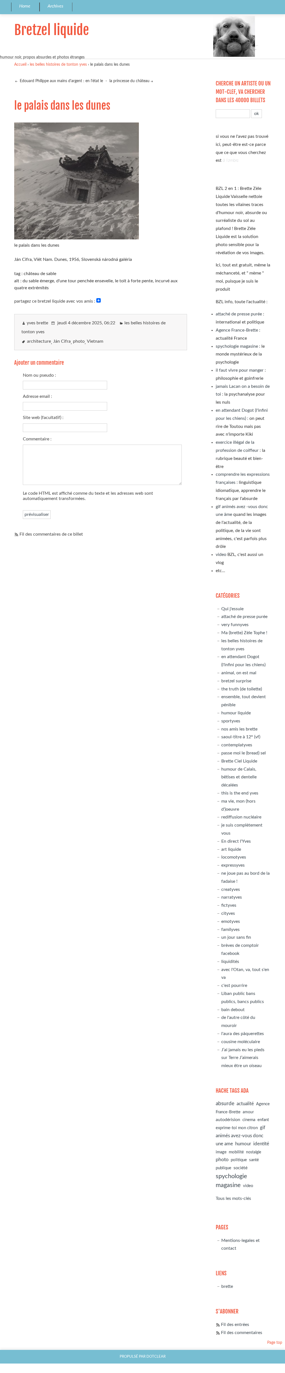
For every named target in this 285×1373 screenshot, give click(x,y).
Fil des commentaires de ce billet (51, 534)
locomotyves (233, 857)
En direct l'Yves (236, 841)
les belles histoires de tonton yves (58, 64)
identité (261, 1143)
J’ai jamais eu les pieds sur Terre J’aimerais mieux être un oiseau (242, 1058)
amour (248, 1112)
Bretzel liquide (51, 30)
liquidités (230, 961)
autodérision (228, 1119)
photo (79, 341)
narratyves (231, 897)
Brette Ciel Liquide (239, 761)
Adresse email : (37, 396)
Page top (274, 1342)
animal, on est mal (238, 673)
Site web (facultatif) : (43, 417)
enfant (263, 1120)
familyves (230, 929)
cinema (248, 1120)
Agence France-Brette (237, 330)
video (221, 554)
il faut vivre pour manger (240, 370)
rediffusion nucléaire (241, 817)
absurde (225, 1103)
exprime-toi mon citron (237, 1128)
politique (239, 1160)
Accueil (20, 64)
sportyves (230, 721)
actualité (245, 1103)
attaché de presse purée (239, 314)
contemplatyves (236, 745)
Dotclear (156, 1356)
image (221, 1152)
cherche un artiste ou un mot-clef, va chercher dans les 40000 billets (243, 92)
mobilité (236, 1152)
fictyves (228, 905)
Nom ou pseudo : (39, 375)
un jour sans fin (236, 937)
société (240, 1168)
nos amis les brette (239, 729)
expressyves (233, 865)
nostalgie (253, 1152)
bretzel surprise (236, 681)
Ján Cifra (62, 341)
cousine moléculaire (240, 1041)
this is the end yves (239, 793)
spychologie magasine (237, 346)
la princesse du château (129, 81)
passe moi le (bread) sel (243, 753)
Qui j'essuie (232, 609)
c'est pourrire (234, 985)
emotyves (230, 921)
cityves (228, 913)
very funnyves (235, 624)
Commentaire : (37, 439)
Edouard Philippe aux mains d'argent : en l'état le (61, 81)
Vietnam (95, 341)
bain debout (233, 1009)
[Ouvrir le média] (76, 237)
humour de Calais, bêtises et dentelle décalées (239, 777)
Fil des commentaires (241, 1332)
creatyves (230, 889)
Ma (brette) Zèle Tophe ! (244, 633)
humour (243, 1143)
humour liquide (236, 713)
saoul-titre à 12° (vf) (240, 737)
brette (227, 1286)
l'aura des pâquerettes (242, 1033)
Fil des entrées (235, 1324)
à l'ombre (231, 160)
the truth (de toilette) (241, 689)
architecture (39, 341)
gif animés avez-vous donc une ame (240, 1135)
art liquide (231, 849)
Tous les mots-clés (233, 1198)
